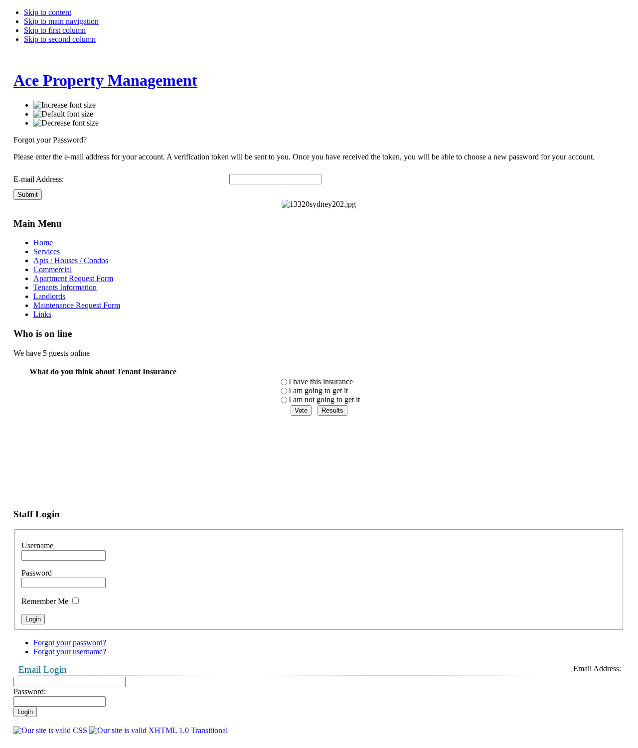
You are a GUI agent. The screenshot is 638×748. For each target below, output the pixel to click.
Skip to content (47, 12)
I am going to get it (318, 390)
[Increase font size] (64, 105)
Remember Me (45, 601)
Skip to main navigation (61, 21)
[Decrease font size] (66, 123)
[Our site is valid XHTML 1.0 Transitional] (158, 730)
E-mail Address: (38, 179)
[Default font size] (63, 114)
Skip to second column (60, 39)
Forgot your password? (69, 642)
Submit (27, 194)
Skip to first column (55, 30)
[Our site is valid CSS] (51, 730)
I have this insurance (321, 381)
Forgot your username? (69, 651)
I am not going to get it (324, 399)
